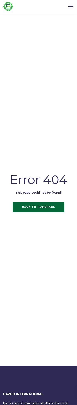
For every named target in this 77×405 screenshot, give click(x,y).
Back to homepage (38, 206)
